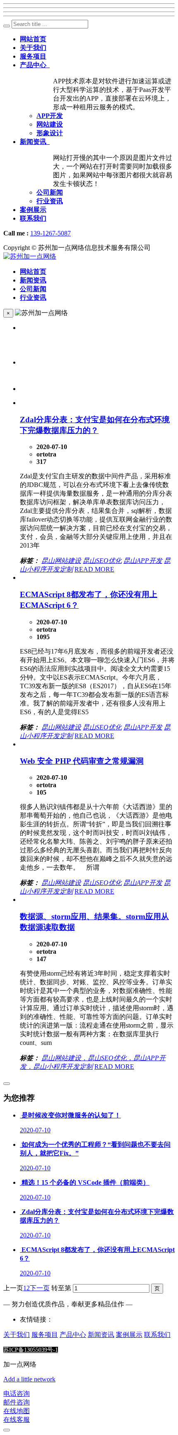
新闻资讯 (101, 1334)
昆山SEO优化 (102, 560)
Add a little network (29, 1379)
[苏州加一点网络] (29, 256)
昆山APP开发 (142, 560)
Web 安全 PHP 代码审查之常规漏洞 (82, 761)
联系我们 (157, 1334)
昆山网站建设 (61, 560)
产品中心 (73, 1334)
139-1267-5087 (50, 233)
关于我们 (16, 1334)
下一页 (40, 1288)
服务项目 (44, 1334)
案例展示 (129, 1334)
